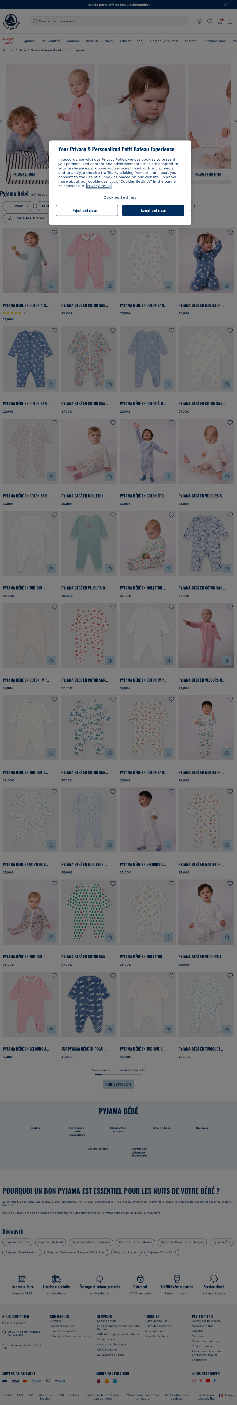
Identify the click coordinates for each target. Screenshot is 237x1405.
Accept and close (153, 210)
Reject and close (85, 210)
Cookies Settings (120, 197)
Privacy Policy (99, 186)
